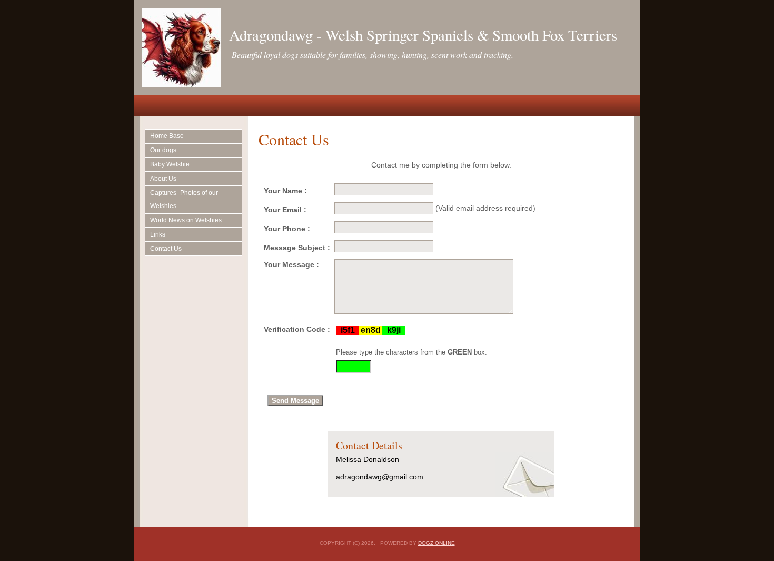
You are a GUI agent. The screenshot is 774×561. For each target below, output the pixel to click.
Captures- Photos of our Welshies (184, 199)
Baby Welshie (170, 164)
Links (157, 234)
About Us (163, 178)
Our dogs (163, 150)
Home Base (167, 136)
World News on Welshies (186, 220)
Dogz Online (436, 543)
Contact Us (166, 248)
